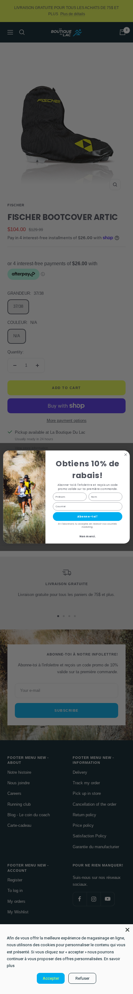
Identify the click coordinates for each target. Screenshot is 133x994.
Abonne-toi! (87, 516)
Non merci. (87, 536)
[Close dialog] (125, 454)
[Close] (127, 930)
